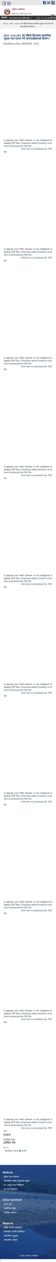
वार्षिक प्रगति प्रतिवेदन (13, 1227)
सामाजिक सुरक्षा (9, 1139)
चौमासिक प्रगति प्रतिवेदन (14, 1231)
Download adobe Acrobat (33, 143)
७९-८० (6, 1147)
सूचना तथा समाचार (11, 1176)
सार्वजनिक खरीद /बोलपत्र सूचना (17, 1181)
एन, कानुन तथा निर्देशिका (14, 1185)
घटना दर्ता (8, 1204)
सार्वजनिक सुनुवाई (11, 1236)
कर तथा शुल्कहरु (10, 1189)
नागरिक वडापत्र (10, 1212)
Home (5, 24)
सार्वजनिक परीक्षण (11, 1240)
